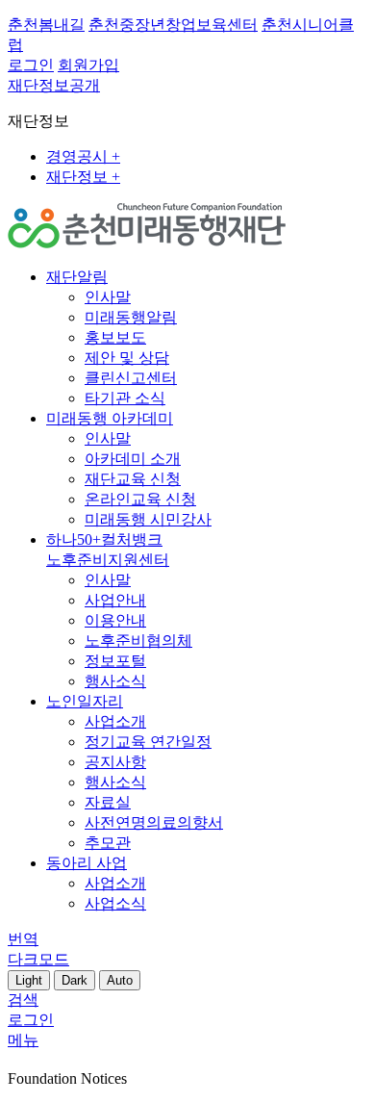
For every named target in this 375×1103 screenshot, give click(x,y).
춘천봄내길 (46, 24)
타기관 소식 (125, 398)
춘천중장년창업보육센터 (173, 24)
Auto (120, 980)
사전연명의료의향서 (154, 822)
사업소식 (115, 903)
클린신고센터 (131, 378)
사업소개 (115, 721)
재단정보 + (83, 176)
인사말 (108, 297)
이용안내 (115, 620)
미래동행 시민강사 (148, 519)
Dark (75, 980)
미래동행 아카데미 (109, 418)
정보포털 (115, 661)
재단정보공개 (54, 85)
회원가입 (88, 65)
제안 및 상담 (127, 357)
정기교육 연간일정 (148, 741)
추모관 (108, 842)
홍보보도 (115, 337)
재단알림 (77, 277)
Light (28, 980)
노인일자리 (84, 701)
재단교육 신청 (133, 479)
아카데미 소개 (133, 458)
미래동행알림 (131, 317)
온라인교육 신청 (140, 499)
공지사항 (115, 762)
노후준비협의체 (138, 640)
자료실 (108, 802)
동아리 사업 (86, 863)
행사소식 (115, 681)
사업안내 (115, 600)
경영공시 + (83, 156)
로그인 (31, 65)
